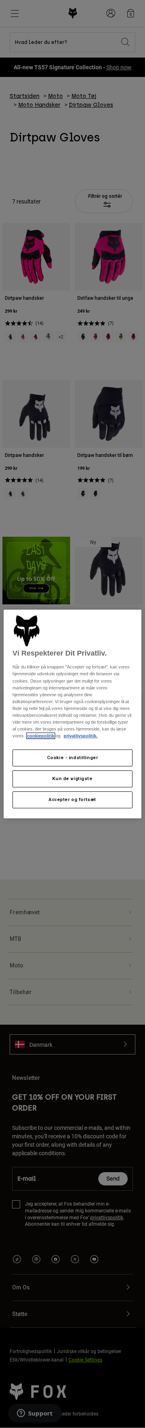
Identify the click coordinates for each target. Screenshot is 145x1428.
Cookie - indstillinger (72, 757)
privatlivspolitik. (80, 735)
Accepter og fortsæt (72, 799)
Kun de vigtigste (72, 778)
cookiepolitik (40, 735)
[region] (72, 714)
